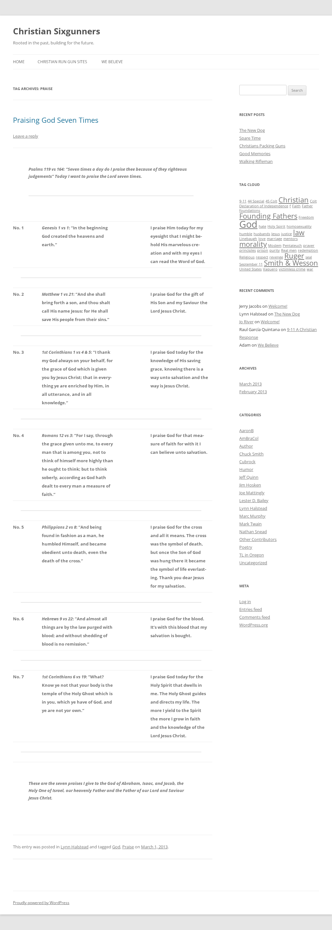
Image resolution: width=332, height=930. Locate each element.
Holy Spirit (276, 226)
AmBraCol (248, 438)
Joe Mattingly (252, 493)
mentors (290, 238)
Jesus (275, 234)
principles (247, 250)
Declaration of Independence (263, 206)
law (298, 232)
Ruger (294, 255)
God (116, 847)
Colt (313, 201)
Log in (245, 601)
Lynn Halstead (75, 847)
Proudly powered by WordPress (41, 902)
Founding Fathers (268, 216)
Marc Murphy (252, 516)
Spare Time (250, 138)
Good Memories (254, 153)
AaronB (246, 430)
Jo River (246, 322)
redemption (308, 250)
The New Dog (252, 130)
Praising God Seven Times (55, 120)
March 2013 (250, 384)
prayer (308, 245)
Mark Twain (250, 524)
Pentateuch (292, 245)
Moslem (274, 245)
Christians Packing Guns (262, 146)
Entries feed (250, 609)
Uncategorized (253, 563)
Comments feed (254, 617)
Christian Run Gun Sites (62, 61)
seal (308, 257)
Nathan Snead (253, 531)
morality (253, 244)
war (310, 269)
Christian (294, 199)
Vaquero (270, 269)
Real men (289, 250)
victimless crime (292, 269)
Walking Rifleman (256, 161)
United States (250, 269)
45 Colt (271, 201)
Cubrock (247, 462)
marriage (274, 238)
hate (262, 226)
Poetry (245, 547)
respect (262, 257)
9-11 (242, 201)
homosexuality (299, 226)
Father (307, 206)
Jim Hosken (250, 485)
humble (245, 234)
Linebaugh (248, 238)
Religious (247, 257)
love (262, 238)
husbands (262, 234)
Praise (128, 847)
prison (262, 250)
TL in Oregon (251, 555)
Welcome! (277, 306)
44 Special (256, 201)
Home (19, 61)
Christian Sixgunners (56, 31)
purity (274, 250)
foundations (249, 210)
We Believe (112, 61)
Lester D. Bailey (253, 500)
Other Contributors (258, 539)
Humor (246, 469)
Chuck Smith (251, 454)
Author (246, 446)
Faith (296, 206)
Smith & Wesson (291, 263)
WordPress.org (253, 625)
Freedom (306, 217)
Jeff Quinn (248, 477)
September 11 (251, 264)
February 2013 (253, 392)
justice (286, 234)
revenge (276, 257)
